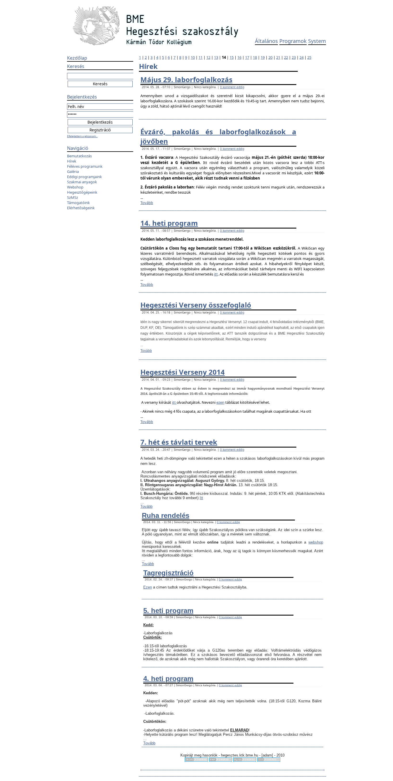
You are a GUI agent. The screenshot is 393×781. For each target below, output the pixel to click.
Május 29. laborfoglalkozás (186, 79)
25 (309, 57)
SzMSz (72, 197)
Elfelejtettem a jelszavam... (82, 136)
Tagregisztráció (168, 573)
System (317, 40)
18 (255, 57)
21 (278, 57)
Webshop (75, 187)
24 (301, 57)
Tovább (146, 202)
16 (239, 57)
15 (232, 57)
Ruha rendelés (165, 515)
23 (294, 57)
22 (286, 57)
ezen (220, 402)
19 (263, 57)
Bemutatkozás (79, 156)
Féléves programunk (84, 166)
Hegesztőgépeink (82, 192)
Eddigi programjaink (84, 176)
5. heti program (168, 610)
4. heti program (168, 678)
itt (216, 274)
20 (270, 57)
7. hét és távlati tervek (178, 442)
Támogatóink (78, 202)
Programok (293, 40)
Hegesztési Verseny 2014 (182, 372)
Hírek (71, 161)
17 (247, 57)
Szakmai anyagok (82, 181)
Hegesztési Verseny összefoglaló (195, 305)
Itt (201, 498)
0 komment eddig (232, 87)
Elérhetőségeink (81, 207)
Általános (266, 40)
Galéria (73, 171)
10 (193, 57)
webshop (315, 542)
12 (208, 57)
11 (201, 57)
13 (216, 57)
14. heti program (169, 223)
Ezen (147, 587)
